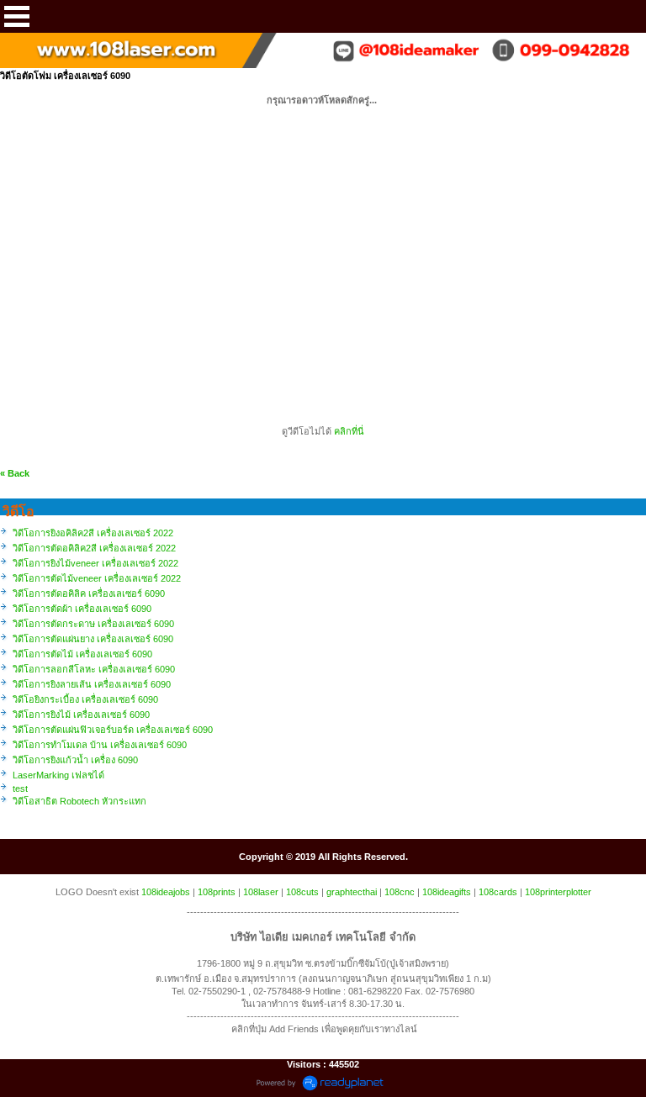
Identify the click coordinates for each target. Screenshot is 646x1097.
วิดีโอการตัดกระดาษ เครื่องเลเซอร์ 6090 (93, 624)
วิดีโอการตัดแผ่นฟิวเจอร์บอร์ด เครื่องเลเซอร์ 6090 (113, 730)
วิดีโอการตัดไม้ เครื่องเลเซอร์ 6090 (82, 654)
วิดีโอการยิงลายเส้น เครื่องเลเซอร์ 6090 (92, 684)
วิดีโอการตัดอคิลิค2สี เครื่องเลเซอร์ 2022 (94, 548)
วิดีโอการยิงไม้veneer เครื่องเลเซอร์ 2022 (95, 563)
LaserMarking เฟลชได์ (58, 775)
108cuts (302, 892)
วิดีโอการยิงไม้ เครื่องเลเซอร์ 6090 (81, 714)
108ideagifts (446, 892)
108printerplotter (558, 892)
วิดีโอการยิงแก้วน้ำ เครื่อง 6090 (75, 760)
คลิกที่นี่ (349, 431)
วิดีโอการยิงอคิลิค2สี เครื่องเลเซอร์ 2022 (93, 533)
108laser (260, 892)
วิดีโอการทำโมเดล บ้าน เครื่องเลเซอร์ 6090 (100, 745)
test (20, 788)
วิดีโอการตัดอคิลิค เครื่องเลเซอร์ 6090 (89, 593)
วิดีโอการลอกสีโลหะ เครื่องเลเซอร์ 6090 (94, 669)
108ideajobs (165, 892)
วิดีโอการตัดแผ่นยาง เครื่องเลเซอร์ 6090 (93, 639)
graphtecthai (351, 892)
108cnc (399, 892)
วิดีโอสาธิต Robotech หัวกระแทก (79, 801)
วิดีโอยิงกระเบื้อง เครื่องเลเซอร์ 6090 (85, 699)
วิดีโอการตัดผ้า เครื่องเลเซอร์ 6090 (82, 609)
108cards (498, 892)
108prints (217, 892)
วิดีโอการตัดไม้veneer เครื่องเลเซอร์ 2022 (97, 578)
